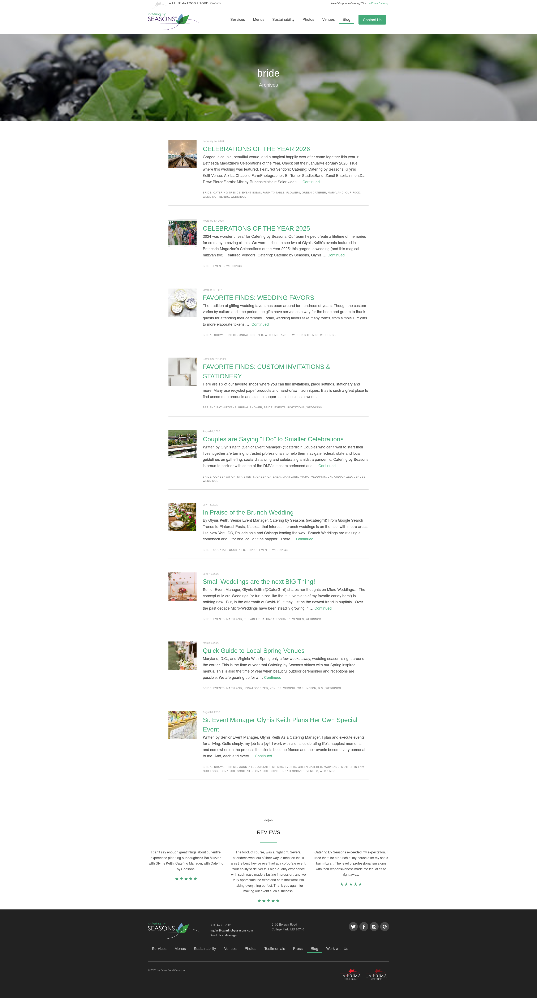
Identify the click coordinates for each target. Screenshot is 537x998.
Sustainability (283, 19)
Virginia (289, 688)
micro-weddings (313, 476)
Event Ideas (251, 192)
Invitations (296, 407)
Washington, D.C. (310, 688)
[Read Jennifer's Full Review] (186, 879)
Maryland (336, 192)
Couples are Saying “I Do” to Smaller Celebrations (273, 439)
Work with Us (337, 948)
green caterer (314, 192)
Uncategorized (251, 335)
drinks (252, 549)
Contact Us (372, 19)
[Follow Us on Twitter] (353, 926)
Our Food (352, 192)
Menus (258, 19)
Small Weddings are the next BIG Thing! (259, 581)
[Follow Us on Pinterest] (384, 926)
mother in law (352, 766)
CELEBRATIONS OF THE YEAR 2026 (256, 148)
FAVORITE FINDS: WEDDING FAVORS (258, 297)
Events (219, 266)
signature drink (266, 771)
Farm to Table (274, 192)
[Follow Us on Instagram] (374, 926)
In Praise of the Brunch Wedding (248, 512)
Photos (308, 19)
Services (237, 19)
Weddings (238, 196)
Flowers (293, 192)
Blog (346, 19)
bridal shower (215, 335)
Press (298, 948)
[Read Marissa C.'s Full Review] (268, 901)
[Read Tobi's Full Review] (350, 884)
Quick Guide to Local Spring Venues (254, 650)
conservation (224, 476)
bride (207, 192)
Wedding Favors (278, 335)
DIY (239, 476)
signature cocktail (235, 771)
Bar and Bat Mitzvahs (220, 407)
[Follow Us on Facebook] (363, 926)
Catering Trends (226, 192)
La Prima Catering (378, 3)
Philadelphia (254, 619)
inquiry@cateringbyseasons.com (231, 930)
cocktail (220, 549)
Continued (311, 181)
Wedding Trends (216, 196)
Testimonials (274, 948)
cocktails (237, 549)
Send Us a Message (223, 935)
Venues (328, 19)
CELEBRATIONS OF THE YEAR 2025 (256, 228)
